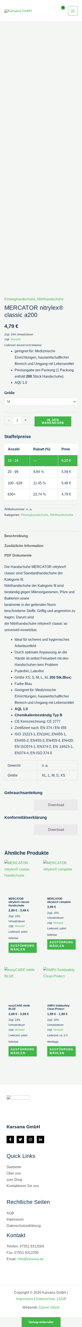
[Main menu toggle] (73, 11)
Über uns (14, 1173)
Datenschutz (46, 1299)
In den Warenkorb (53, 421)
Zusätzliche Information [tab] (23, 546)
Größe (9, 393)
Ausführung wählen (22, 947)
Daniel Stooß (49, 1307)
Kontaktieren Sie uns (23, 1186)
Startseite (14, 1167)
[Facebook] (10, 1139)
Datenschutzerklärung (24, 1226)
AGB (10, 1213)
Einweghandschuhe (19, 299)
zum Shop (14, 1180)
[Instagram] (30, 1139)
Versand (15, 339)
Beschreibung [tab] (16, 536)
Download (56, 805)
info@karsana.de (30, 1259)
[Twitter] (20, 1139)
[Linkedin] (40, 1139)
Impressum (15, 1219)
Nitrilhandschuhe (50, 299)
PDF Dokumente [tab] (18, 555)
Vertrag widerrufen (41, 1322)
